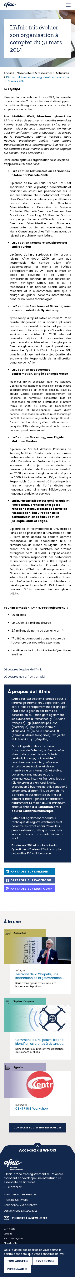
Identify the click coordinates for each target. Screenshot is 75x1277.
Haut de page (14, 1187)
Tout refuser (45, 1261)
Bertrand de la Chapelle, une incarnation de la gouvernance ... (39, 976)
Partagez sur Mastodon (31, 889)
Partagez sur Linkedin (29, 871)
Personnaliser (17, 1269)
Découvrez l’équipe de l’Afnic (23, 669)
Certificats (10, 1229)
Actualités (62, 73)
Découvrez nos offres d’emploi (24, 677)
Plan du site (10, 1243)
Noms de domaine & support (20, 1205)
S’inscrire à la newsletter (29, 1217)
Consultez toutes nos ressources (37, 1127)
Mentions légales (13, 1238)
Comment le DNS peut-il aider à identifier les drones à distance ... (39, 1042)
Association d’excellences (20, 1194)
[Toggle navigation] (68, 5)
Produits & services (16, 1200)
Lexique (8, 1233)
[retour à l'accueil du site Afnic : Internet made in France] (37, 1164)
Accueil (9, 73)
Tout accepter (17, 1261)
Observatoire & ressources (34, 73)
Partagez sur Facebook (30, 880)
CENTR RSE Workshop (31, 1108)
